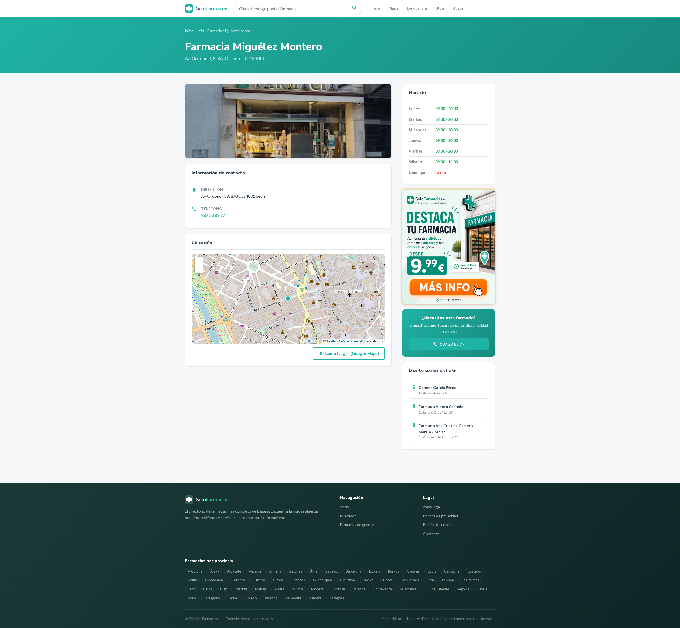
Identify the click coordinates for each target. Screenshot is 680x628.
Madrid (241, 589)
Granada (298, 580)
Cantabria (452, 571)
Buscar (459, 8)
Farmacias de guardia (357, 524)
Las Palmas (470, 580)
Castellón (475, 571)
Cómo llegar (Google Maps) (352, 353)
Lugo (224, 589)
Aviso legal (432, 507)
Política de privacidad (440, 516)
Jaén (430, 580)
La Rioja (448, 580)
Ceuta (192, 580)
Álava (214, 571)
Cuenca (259, 580)
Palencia (359, 589)
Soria (192, 598)
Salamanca (408, 589)
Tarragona (212, 598)
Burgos (393, 571)
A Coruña (195, 571)
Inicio (375, 8)
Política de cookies (438, 524)
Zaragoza (336, 598)
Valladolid (293, 598)
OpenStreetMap (353, 341)
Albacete (234, 571)
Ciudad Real (214, 580)
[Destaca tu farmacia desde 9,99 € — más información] (448, 247)
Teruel (233, 598)
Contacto (431, 533)
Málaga (260, 589)
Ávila (313, 571)
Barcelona (353, 571)
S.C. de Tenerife (436, 589)
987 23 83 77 (213, 215)
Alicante (255, 571)
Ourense (338, 589)
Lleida (207, 589)
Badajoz (331, 571)
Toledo (251, 598)
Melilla (279, 589)
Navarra (317, 589)
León (200, 31)
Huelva (368, 580)
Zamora (315, 598)
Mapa (393, 8)
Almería (275, 571)
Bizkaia (374, 571)
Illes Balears (410, 580)
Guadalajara (322, 580)
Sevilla (482, 589)
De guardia (417, 8)
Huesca (387, 580)
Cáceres (413, 571)
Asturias (295, 571)
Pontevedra (382, 589)
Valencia (271, 598)
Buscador (348, 516)
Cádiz (431, 571)
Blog (439, 8)
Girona (278, 580)
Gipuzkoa (347, 580)
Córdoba (239, 580)
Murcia (297, 589)
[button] (288, 299)
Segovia (463, 589)
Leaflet (331, 341)
